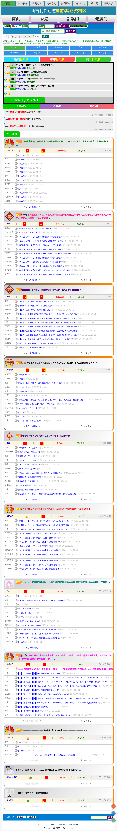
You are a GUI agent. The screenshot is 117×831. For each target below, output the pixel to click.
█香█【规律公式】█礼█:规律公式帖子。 (33, 707)
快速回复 (86, 207)
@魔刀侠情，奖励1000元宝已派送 (30, 477)
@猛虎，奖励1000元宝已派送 (29, 490)
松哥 (55, 41)
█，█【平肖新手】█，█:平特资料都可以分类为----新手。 (39, 690)
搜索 (45, 36)
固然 (65, 44)
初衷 (16, 44)
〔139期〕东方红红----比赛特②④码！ (33, 793)
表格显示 (21, 817)
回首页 (8, 3)
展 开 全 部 (11, 134)
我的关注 (36, 47)
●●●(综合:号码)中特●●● (24, 112)
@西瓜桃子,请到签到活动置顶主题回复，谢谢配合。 (37, 630)
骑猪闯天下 (96, 41)
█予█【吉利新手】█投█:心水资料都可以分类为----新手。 (39, 673)
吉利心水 (36, 3)
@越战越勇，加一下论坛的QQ (29, 348)
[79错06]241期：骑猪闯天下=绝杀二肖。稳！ (36, 85)
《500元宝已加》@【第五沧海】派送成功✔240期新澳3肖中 (40, 237)
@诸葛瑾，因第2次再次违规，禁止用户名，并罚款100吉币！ (41, 473)
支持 (19, 742)
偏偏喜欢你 (50, 44)
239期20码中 (22, 391)
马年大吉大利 (23, 193)
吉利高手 (81, 52)
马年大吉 (21, 596)
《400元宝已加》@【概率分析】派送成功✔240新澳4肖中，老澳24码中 (44, 270)
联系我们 (52, 825)
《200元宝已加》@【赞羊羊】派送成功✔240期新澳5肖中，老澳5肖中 (44, 274)
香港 (44, 18)
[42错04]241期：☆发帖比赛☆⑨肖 (31, 72)
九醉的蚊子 (41, 44)
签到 (19, 189)
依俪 (10, 41)
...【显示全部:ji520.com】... (24, 100)
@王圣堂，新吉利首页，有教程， (30, 421)
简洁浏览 (80, 3)
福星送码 (49, 41)
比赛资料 (81, 47)
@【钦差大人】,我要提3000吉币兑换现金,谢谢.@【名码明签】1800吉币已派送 (47, 327)
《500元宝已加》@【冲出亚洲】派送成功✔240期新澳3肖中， (41, 266)
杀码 (78, 41)
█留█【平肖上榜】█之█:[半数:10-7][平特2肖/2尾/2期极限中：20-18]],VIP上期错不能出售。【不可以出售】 (58, 698)
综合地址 (103, 47)
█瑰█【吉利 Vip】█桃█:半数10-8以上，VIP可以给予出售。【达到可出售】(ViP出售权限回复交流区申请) (57, 686)
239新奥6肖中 (23, 396)
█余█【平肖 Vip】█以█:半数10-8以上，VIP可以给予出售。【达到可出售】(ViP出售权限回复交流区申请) (57, 703)
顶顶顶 (20, 185)
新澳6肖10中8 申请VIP (26, 469)
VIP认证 (36, 52)
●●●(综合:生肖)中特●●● (24, 119)
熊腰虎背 (67, 41)
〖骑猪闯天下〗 (32, 89)
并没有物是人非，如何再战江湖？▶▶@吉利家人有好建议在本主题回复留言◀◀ (58, 363)
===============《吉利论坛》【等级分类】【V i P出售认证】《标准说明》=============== (55, 755)
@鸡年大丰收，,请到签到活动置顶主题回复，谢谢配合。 (39, 638)
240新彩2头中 (23, 375)
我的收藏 (58, 47)
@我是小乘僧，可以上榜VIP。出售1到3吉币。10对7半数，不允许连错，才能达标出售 (50, 400)
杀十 (20, 41)
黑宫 (39, 41)
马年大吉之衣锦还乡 (25, 609)
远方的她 (88, 41)
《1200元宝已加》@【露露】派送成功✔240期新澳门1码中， (40, 241)
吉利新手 (103, 52)
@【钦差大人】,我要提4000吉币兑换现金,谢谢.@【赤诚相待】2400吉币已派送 (47, 331)
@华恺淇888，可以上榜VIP (28, 448)
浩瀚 (25, 44)
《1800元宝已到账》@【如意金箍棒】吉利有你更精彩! (38, 550)
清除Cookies (74, 825)
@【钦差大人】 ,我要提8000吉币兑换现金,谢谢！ (36, 302)
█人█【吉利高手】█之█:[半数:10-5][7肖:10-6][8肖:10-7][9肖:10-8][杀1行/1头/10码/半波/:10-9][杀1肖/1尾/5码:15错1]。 (61, 678)
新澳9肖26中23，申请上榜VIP (29, 452)
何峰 (16, 41)
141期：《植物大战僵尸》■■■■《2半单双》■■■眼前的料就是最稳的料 (47, 770)
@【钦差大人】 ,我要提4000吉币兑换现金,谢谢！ (36, 310)
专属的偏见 (32, 44)
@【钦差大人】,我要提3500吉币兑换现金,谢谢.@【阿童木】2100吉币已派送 (46, 318)
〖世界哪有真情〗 (33, 75)
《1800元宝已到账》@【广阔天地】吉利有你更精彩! (38, 534)
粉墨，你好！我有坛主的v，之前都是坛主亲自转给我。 (39, 343)
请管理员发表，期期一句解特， (30, 621)
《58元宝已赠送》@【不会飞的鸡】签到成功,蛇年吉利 (38, 634)
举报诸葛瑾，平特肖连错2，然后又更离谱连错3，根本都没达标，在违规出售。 (48, 494)
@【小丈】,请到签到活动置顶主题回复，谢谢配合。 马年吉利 (41, 600)
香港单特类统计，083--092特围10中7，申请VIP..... (36, 404)
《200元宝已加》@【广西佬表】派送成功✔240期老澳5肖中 (40, 258)
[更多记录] (20, 68)
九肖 (110, 41)
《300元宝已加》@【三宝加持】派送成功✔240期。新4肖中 (40, 245)
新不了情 (60, 41)
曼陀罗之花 (59, 44)
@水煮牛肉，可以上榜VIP (28, 460)
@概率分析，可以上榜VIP (28, 456)
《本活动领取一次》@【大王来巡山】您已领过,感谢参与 (39, 542)
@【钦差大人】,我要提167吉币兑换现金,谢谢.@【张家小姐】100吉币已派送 (46, 322)
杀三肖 (29, 41)
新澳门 (73, 18)
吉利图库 (65, 3)
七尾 (12, 44)
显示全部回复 (32, 207)
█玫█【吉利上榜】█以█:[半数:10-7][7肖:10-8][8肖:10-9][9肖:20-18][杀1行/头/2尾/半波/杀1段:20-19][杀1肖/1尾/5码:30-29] (62, 682)
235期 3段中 (22, 485)
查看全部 (14, 52)
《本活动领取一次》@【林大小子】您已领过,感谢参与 (38, 569)
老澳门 (101, 18)
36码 (24, 41)
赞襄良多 (6, 44)
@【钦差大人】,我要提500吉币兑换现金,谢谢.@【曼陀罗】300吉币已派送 (45, 339)
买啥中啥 (21, 617)
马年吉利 (21, 155)
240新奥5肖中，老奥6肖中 (27, 233)
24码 (43, 41)
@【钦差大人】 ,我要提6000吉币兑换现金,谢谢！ (36, 306)
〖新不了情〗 (31, 68)
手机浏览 (62, 825)
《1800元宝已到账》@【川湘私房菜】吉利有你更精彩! (38, 561)
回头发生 (104, 41)
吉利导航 (51, 3)
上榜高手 (58, 52)
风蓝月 (74, 41)
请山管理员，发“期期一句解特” (29, 625)
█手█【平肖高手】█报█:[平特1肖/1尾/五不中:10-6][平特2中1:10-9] (43, 694)
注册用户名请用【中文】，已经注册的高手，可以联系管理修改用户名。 (45, 715)
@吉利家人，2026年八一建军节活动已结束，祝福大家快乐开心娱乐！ (44, 521)
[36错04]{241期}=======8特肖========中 (35, 78)
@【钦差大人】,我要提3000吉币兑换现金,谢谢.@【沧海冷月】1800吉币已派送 (47, 314)
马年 (19, 604)
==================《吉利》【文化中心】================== (53, 730)
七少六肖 (21, 747)
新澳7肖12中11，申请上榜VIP (29, 465)
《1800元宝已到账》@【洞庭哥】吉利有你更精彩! (37, 538)
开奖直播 (109, 3)
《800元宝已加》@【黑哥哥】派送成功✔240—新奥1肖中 (39, 249)
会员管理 (31, 817)
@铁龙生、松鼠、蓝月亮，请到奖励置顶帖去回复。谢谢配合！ (41, 383)
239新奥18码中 (23, 387)
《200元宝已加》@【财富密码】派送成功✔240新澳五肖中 (40, 262)
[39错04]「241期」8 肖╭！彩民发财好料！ (35, 65)
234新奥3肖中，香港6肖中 (27, 408)
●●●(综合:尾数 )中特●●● (24, 126)
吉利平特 (22, 3)
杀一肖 (34, 41)
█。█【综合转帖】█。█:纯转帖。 (31, 711)
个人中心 (41, 825)
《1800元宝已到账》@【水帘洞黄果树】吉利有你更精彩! (39, 554)
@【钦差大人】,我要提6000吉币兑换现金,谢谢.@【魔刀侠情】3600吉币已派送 (47, 335)
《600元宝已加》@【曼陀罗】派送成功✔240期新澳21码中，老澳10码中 (45, 254)
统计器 (94, 3)
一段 (82, 41)
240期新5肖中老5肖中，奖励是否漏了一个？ (34, 229)
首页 (16, 18)
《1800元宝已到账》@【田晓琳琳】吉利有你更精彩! (38, 565)
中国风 (20, 44)
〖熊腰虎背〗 (31, 82)
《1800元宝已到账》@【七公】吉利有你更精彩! (36, 546)
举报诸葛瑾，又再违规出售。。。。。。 (33, 481)
